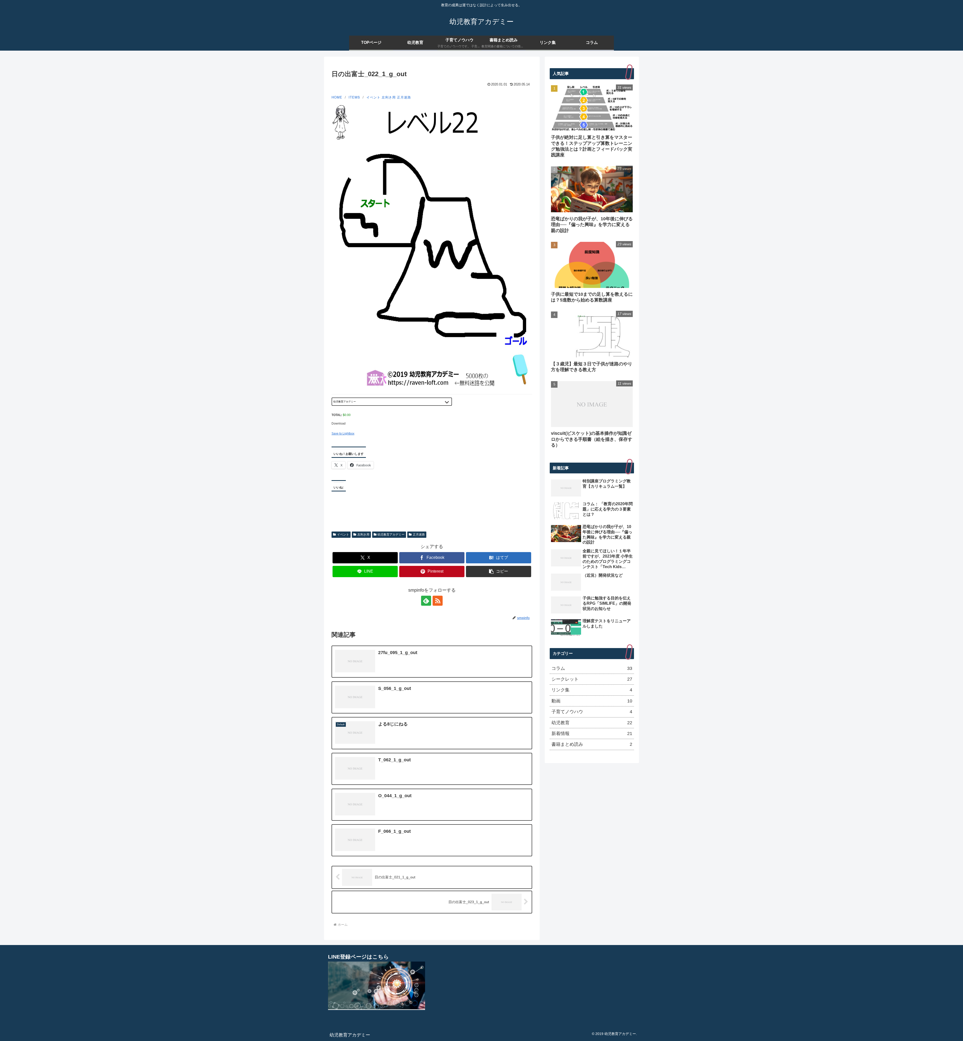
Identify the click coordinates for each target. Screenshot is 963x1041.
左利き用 (389, 97)
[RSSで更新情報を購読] (438, 601)
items (354, 97)
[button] (498, 571)
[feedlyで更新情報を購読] (426, 601)
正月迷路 (404, 97)
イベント (373, 97)
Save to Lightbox (343, 433)
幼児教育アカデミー (391, 534)
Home (337, 97)
